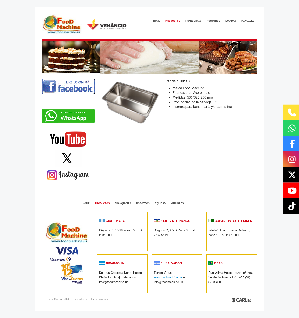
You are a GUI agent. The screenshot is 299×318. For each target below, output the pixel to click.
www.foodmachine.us (168, 277)
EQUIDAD (230, 21)
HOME (156, 21)
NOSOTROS (213, 21)
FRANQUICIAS (193, 21)
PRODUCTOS (172, 21)
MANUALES (247, 21)
